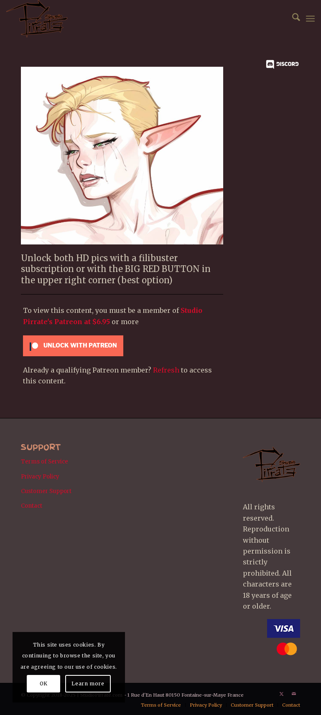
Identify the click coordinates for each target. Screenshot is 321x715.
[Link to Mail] (294, 693)
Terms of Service (44, 461)
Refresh (166, 370)
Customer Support (46, 491)
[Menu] (310, 19)
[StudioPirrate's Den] (36, 19)
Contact (31, 505)
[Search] (292, 19)
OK (44, 683)
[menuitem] (292, 19)
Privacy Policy (40, 476)
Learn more (87, 683)
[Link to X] (281, 693)
